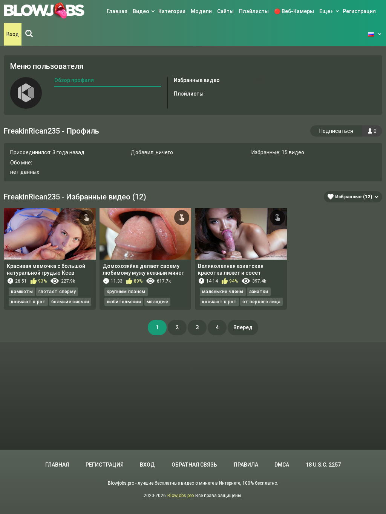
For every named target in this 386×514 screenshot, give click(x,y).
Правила (246, 465)
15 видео (293, 152)
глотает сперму (57, 291)
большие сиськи (70, 301)
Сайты (225, 11)
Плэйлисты (254, 11)
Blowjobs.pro (180, 495)
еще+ (326, 11)
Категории (171, 11)
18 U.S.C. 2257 (323, 465)
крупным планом (126, 291)
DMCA (281, 465)
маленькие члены (223, 291)
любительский (124, 301)
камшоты (22, 291)
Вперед (243, 327)
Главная (117, 11)
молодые (157, 301)
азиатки (258, 291)
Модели (201, 11)
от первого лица (261, 301)
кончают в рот (28, 301)
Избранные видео (217, 80)
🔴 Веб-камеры (294, 11)
